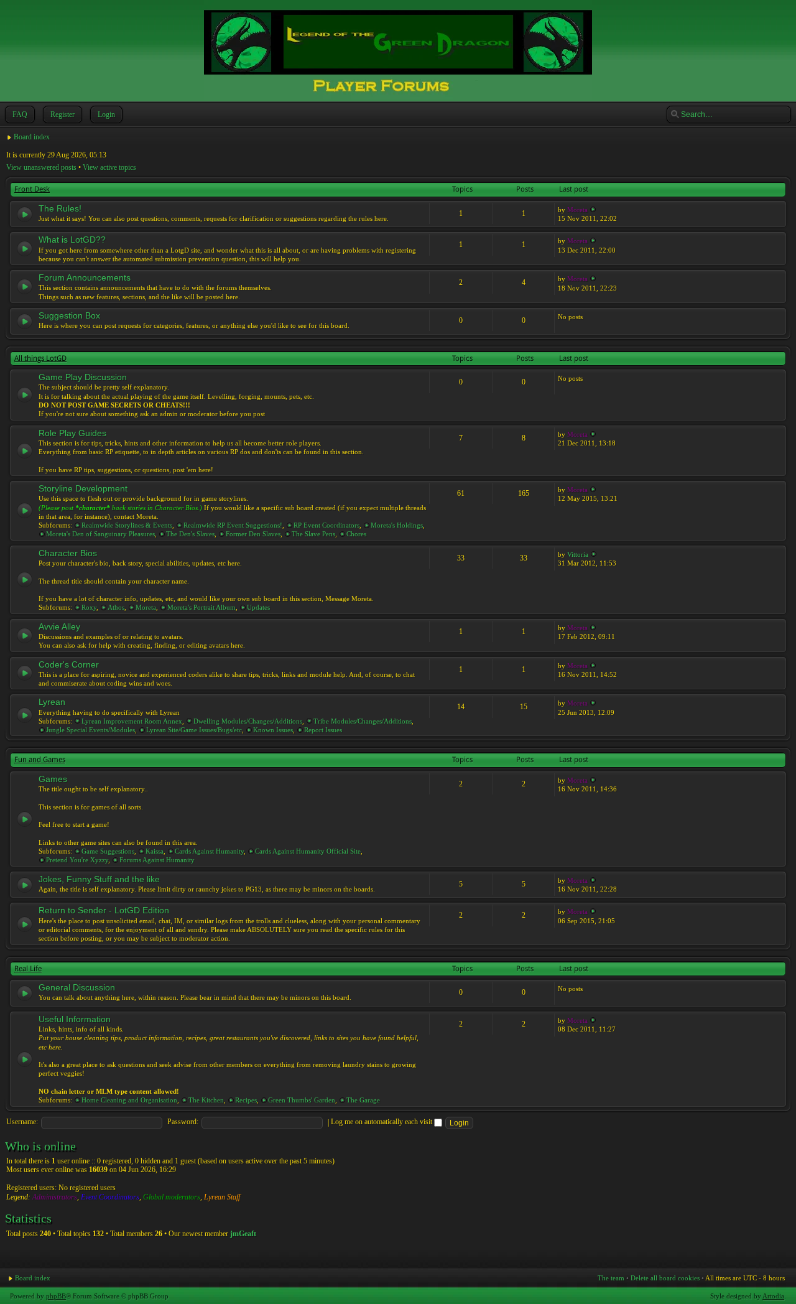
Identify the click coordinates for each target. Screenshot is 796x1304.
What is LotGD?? (72, 239)
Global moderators (171, 1197)
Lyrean (52, 702)
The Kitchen (206, 1100)
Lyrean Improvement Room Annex (131, 721)
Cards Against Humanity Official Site (308, 851)
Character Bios (68, 553)
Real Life (28, 968)
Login (106, 114)
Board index (32, 137)
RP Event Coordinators (326, 525)
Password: (182, 1121)
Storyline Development (83, 488)
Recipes (246, 1100)
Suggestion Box (69, 315)
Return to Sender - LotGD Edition (104, 910)
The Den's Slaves (190, 534)
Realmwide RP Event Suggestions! (232, 525)
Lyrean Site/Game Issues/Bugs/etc (194, 730)
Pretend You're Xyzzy (77, 860)
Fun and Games (39, 759)
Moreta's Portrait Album (201, 607)
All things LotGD (40, 358)
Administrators (54, 1197)
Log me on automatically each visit (382, 1121)
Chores (356, 534)
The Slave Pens (313, 534)
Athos (116, 607)
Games (53, 779)
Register (62, 114)
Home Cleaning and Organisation (129, 1100)
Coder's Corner (69, 664)
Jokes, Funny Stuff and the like (99, 879)
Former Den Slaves (253, 534)
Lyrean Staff (222, 1197)
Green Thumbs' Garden (301, 1100)
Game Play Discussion (83, 377)
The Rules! (60, 208)
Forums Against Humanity (157, 860)
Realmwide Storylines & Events (126, 525)
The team (611, 1278)
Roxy (88, 607)
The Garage (363, 1100)
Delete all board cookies (665, 1278)
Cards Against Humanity (209, 851)
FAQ (19, 114)
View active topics (109, 167)
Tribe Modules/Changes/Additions (362, 721)
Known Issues (273, 730)
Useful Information (75, 1019)
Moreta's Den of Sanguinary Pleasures (100, 534)
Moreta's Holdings (397, 525)
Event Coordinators (110, 1197)
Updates (258, 607)
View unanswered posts (41, 167)
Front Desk (32, 189)
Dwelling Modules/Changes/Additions (247, 721)
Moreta (577, 209)
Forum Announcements (85, 277)
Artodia (773, 1296)
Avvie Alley (59, 626)
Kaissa (155, 851)
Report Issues (323, 730)
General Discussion (77, 987)
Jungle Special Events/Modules (90, 730)
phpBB (56, 1296)
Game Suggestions (107, 851)
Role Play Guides (72, 433)
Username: (22, 1121)
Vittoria (577, 554)
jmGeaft (243, 1233)
